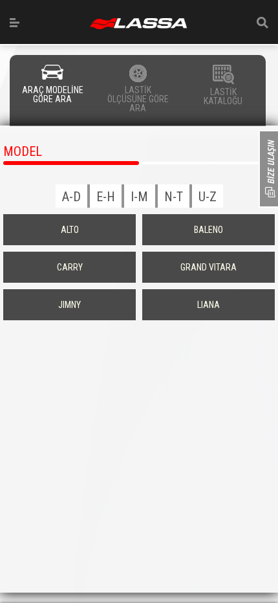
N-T (173, 196)
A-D (71, 196)
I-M (139, 196)
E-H (105, 196)
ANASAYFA (138, 23)
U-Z (207, 196)
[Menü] (14, 22)
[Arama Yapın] (262, 22)
